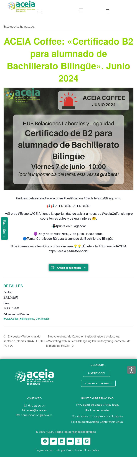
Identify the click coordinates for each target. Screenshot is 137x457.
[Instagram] (78, 441)
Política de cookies (97, 410)
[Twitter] (53, 441)
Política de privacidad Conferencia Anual (97, 421)
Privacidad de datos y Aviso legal (97, 404)
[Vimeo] (86, 441)
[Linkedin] (61, 441)
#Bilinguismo (27, 318)
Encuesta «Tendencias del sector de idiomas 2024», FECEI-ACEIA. (24, 341)
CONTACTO (34, 398)
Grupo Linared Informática (83, 450)
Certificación (43, 318)
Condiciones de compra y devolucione (97, 416)
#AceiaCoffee (11, 318)
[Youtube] (70, 441)
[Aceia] (21, 6)
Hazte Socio (5, 228)
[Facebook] (45, 441)
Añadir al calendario (69, 267)
